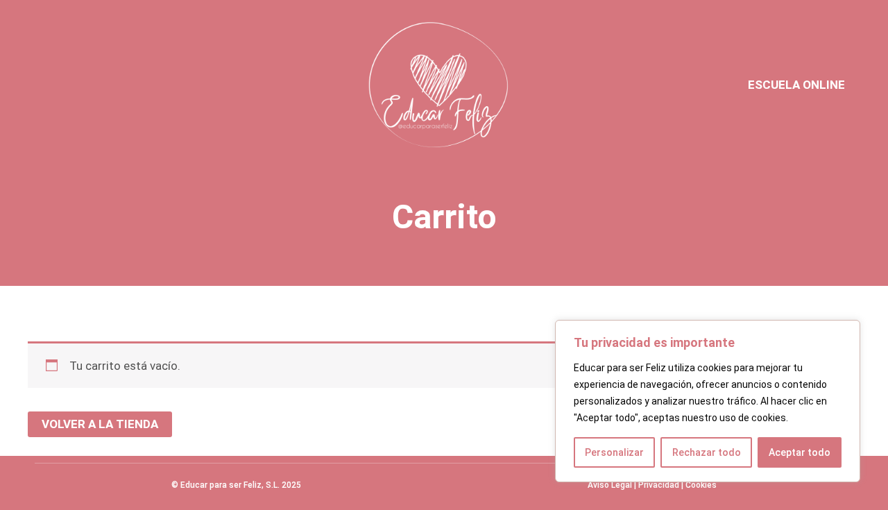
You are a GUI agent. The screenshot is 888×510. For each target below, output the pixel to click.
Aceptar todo (799, 452)
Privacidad (658, 485)
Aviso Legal (610, 485)
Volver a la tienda (100, 424)
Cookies (701, 485)
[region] (707, 401)
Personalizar (614, 452)
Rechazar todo (706, 452)
